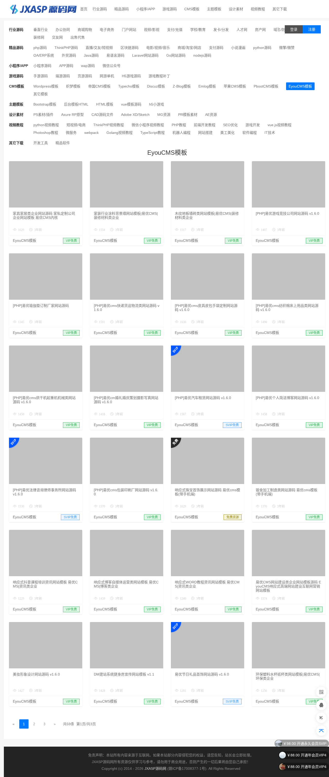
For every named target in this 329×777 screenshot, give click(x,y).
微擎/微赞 (287, 48)
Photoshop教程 (45, 133)
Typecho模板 (128, 86)
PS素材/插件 (43, 115)
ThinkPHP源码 (66, 48)
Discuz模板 (156, 86)
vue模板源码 (131, 104)
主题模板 (214, 9)
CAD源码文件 (102, 115)
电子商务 (107, 30)
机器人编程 (181, 133)
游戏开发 (252, 125)
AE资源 (211, 115)
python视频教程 (46, 125)
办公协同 (63, 30)
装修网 (38, 37)
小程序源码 (42, 66)
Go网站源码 (176, 55)
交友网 (57, 37)
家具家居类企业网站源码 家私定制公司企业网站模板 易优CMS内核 (44, 215)
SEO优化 (230, 125)
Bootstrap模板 (44, 104)
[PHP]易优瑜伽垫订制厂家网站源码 (41, 306)
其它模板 (40, 94)
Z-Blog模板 (182, 86)
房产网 (260, 30)
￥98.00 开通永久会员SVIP (304, 743)
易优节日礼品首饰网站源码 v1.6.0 (202, 674)
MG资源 (163, 115)
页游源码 (85, 76)
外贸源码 (69, 55)
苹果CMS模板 (235, 86)
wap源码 (88, 66)
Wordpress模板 (45, 86)
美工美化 (227, 133)
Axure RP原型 (72, 115)
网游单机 (107, 76)
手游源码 (40, 76)
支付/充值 (174, 30)
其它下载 (279, 9)
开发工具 (40, 143)
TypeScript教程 (152, 133)
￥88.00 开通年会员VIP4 (306, 755)
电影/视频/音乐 (158, 48)
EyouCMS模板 (300, 86)
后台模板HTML (76, 104)
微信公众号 (112, 66)
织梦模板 (73, 86)
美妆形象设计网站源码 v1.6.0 (36, 674)
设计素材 (236, 9)
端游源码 (63, 76)
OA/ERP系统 (43, 55)
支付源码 (216, 48)
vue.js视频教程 (279, 125)
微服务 (71, 133)
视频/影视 (151, 30)
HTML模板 (104, 104)
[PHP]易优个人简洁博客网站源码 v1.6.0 (287, 398)
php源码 (40, 48)
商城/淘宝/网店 (189, 48)
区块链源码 (130, 48)
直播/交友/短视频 (99, 48)
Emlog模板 (207, 86)
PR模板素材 (187, 115)
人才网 (241, 30)
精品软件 (63, 143)
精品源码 (121, 9)
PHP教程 (179, 125)
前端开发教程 (204, 125)
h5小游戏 (156, 104)
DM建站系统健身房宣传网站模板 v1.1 (124, 674)
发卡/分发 (221, 30)
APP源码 (66, 66)
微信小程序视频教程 (148, 125)
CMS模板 (191, 9)
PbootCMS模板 (266, 86)
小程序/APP (145, 9)
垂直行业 (40, 30)
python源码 (262, 48)
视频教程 (258, 9)
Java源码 (91, 55)
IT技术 (269, 133)
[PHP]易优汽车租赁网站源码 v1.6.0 (203, 398)
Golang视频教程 (119, 133)
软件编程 (249, 133)
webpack (91, 133)
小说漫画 (238, 48)
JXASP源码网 (155, 768)
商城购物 (85, 30)
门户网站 (129, 30)
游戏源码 (169, 9)
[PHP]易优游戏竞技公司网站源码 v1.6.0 (287, 213)
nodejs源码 (202, 55)
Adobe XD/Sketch (135, 115)
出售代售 (77, 37)
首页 (83, 9)
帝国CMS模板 (99, 86)
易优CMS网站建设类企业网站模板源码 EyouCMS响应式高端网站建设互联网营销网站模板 (288, 586)
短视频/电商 (76, 125)
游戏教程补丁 (159, 76)
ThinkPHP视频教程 (108, 125)
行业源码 (100, 9)
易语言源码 (115, 55)
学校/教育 (198, 30)
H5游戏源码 (131, 76)
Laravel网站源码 (145, 55)
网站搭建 (205, 133)
